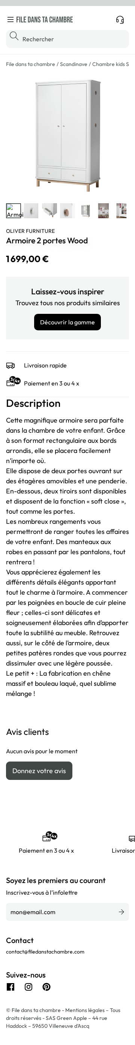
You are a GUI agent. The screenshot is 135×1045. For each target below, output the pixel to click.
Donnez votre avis (39, 770)
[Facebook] (10, 986)
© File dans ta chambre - (35, 1010)
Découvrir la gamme (67, 322)
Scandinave (73, 64)
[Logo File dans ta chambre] (44, 19)
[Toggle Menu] (10, 19)
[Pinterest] (46, 986)
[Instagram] (28, 986)
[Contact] (120, 19)
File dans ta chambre (30, 64)
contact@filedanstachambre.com (45, 951)
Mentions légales (85, 1010)
